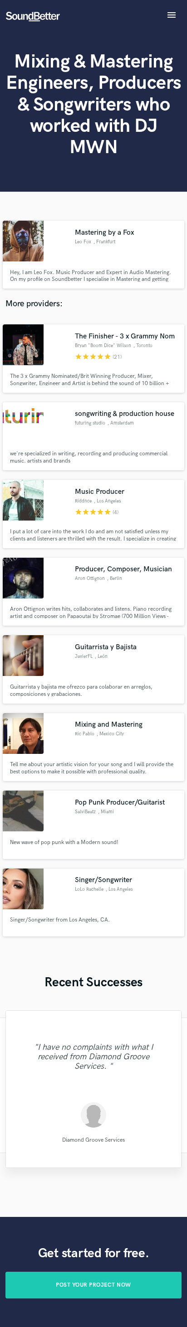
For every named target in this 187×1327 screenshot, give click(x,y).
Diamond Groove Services (93, 1139)
